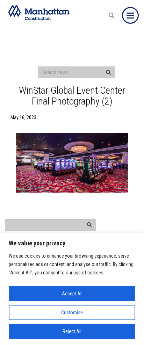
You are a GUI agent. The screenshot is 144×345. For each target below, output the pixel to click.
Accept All (72, 293)
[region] (72, 289)
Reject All (72, 331)
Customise (72, 312)
